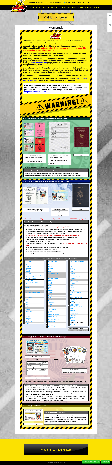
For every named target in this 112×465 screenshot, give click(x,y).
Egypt (27, 283)
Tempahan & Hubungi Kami (56, 449)
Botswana (28, 290)
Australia (50, 325)
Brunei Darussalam (31, 278)
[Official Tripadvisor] (109, 29)
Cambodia (28, 273)
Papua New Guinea (53, 326)
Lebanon (72, 295)
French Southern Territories (77, 306)
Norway (50, 264)
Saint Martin (73, 312)
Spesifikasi (45, 7)
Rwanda (28, 308)
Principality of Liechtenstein (55, 318)
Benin (27, 295)
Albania (50, 299)
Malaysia (28, 268)
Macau (72, 301)
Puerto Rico (73, 325)
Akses (64, 7)
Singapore (29, 270)
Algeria (27, 287)
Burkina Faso (29, 321)
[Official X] (109, 15)
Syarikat (80, 7)
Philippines (29, 261)
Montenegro (51, 276)
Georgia (50, 307)
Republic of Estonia (53, 319)
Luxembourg (51, 300)
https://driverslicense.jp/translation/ (72, 175)
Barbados (72, 275)
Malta (49, 297)
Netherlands (51, 270)
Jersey (72, 318)
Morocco (28, 289)
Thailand (28, 264)
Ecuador (72, 268)
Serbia (49, 275)
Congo (27, 294)
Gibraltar (72, 320)
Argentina (73, 270)
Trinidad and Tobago (75, 282)
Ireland (50, 287)
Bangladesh (29, 266)
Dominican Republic (75, 276)
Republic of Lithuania (53, 314)
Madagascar (29, 301)
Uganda (28, 316)
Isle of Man (73, 315)
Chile (71, 271)
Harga (58, 7)
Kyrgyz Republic (52, 306)
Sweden (50, 268)
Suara (53, 7)
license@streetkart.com (38, 63)
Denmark (50, 266)
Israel (72, 290)
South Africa (29, 280)
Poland (50, 285)
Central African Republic (32, 282)
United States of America (77, 261)
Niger (27, 306)
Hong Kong (74, 299)
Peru (71, 264)
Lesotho (28, 299)
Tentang (38, 7)
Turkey (72, 289)
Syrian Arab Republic (75, 292)
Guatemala (73, 278)
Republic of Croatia (53, 316)
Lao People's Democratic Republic (34, 275)
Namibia (28, 320)
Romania (50, 290)
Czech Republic (52, 309)
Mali (27, 304)
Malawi (27, 302)
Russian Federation (53, 273)
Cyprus (50, 295)
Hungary (50, 288)
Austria (50, 283)
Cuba (71, 266)
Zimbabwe (28, 318)
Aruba (71, 308)
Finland (50, 280)
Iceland (50, 292)
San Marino (51, 302)
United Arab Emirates (76, 297)
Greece (50, 263)
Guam (71, 323)
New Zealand (52, 321)
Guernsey (72, 317)
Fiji (48, 323)
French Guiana (74, 305)
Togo (27, 313)
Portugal (50, 282)
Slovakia (50, 311)
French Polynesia (74, 304)
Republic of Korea (31, 276)
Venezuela (73, 283)
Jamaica (72, 285)
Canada (73, 263)
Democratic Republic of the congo (34, 292)
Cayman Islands (74, 313)
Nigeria (27, 323)
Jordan (72, 294)
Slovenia (50, 313)
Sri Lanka (28, 271)
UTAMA (31, 7)
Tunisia (27, 314)
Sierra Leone (29, 311)
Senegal (28, 309)
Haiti (71, 280)
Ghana (27, 285)
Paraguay (72, 273)
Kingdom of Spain (53, 278)
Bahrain (72, 287)
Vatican (50, 304)
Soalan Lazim (71, 7)
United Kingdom (52, 261)
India (27, 263)
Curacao (72, 310)
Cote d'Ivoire (29, 297)
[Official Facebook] (109, 20)
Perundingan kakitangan (91, 461)
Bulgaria (50, 294)
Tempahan (88, 7)
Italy (49, 271)
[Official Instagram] (109, 25)
